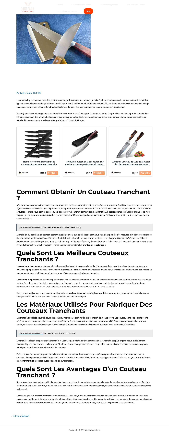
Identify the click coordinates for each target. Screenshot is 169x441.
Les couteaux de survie (81, 5)
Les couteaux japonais (109, 5)
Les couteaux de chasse (67, 11)
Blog (88, 11)
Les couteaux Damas (136, 5)
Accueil (60, 5)
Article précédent (20, 416)
